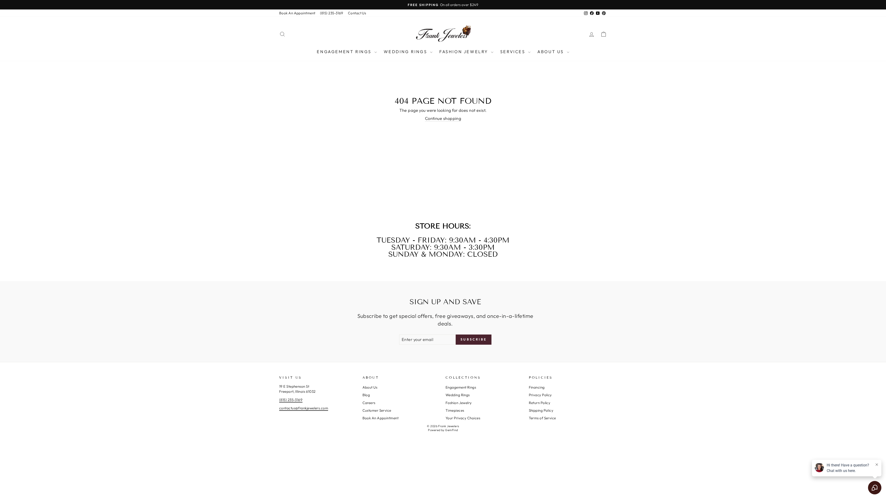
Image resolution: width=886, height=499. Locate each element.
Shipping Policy (541, 410)
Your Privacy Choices (463, 418)
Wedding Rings (406, 51)
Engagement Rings (345, 51)
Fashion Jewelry (464, 51)
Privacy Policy (540, 395)
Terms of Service (542, 418)
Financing (537, 387)
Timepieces (455, 410)
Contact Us (357, 13)
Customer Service (376, 410)
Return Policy (540, 403)
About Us (551, 51)
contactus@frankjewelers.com (303, 408)
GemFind (451, 430)
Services (513, 51)
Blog (366, 395)
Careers (368, 403)
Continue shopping (443, 118)
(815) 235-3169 (331, 13)
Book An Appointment (297, 13)
